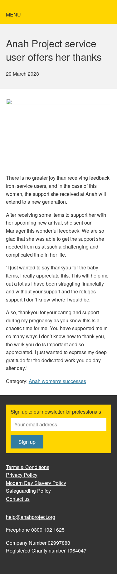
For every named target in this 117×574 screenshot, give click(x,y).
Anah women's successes (57, 381)
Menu (13, 14)
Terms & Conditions (27, 467)
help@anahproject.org (30, 516)
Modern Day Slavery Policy (36, 482)
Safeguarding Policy (28, 490)
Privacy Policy (21, 474)
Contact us (18, 498)
